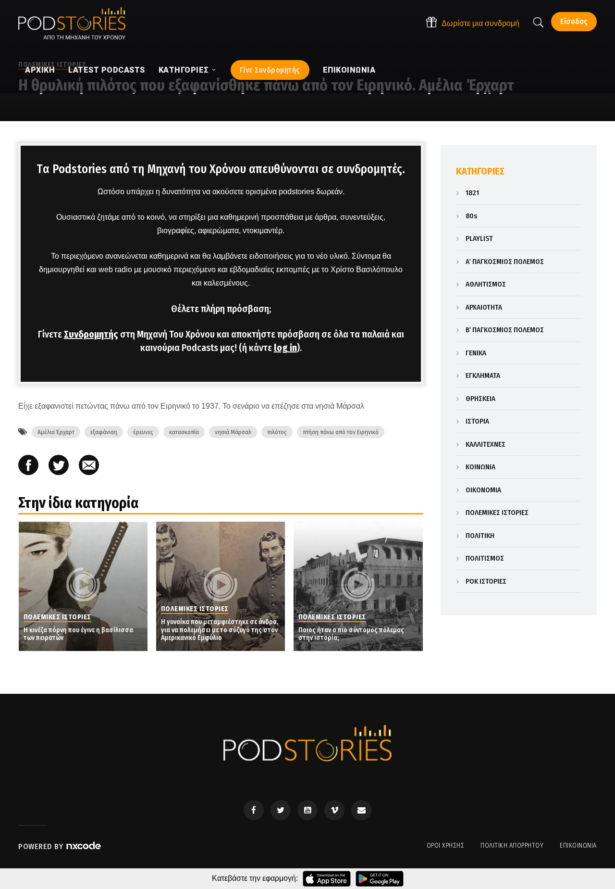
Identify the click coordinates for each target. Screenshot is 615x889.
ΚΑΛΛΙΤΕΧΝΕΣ (485, 444)
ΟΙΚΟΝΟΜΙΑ (483, 490)
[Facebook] (254, 810)
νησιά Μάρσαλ (233, 432)
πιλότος (277, 432)
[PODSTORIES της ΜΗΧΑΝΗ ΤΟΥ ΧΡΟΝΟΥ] (71, 23)
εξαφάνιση (103, 432)
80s (471, 216)
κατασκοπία (184, 432)
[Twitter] (281, 810)
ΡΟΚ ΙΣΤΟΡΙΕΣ (486, 581)
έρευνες (143, 432)
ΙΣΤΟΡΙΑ (477, 421)
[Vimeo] (334, 810)
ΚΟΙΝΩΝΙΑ (480, 467)
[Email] (89, 466)
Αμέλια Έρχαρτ (55, 432)
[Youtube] (307, 810)
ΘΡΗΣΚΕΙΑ (480, 398)
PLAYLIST (479, 238)
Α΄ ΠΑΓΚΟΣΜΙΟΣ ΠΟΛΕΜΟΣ (505, 261)
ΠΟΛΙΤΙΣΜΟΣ (485, 558)
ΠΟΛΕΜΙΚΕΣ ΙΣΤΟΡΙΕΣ (497, 512)
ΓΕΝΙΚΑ (476, 353)
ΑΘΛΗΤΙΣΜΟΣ (486, 284)
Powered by (41, 846)
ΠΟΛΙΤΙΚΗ (480, 535)
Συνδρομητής (91, 334)
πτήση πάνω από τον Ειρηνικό (341, 432)
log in (285, 347)
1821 (472, 192)
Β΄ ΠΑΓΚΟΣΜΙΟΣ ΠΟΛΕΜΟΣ (505, 330)
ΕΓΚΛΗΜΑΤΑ (483, 375)
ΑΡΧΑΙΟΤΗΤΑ (484, 307)
